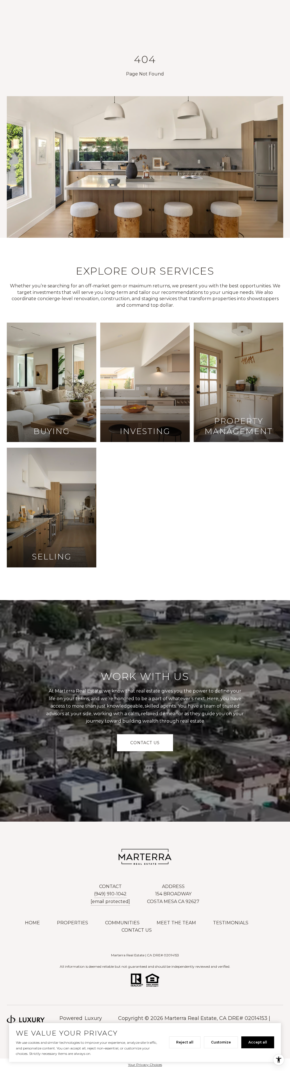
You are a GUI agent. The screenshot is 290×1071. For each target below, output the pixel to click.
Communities (122, 922)
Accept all (257, 1042)
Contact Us (136, 930)
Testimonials (230, 922)
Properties (72, 922)
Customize (221, 1042)
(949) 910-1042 (110, 894)
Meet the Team (176, 922)
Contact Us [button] (145, 742)
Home (32, 922)
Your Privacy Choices (145, 1064)
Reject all (184, 1042)
